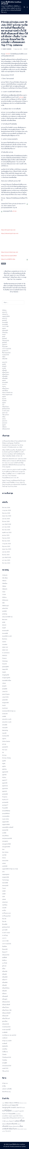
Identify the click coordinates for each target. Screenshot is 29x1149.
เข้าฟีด (4, 1086)
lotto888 (4, 724)
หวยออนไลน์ (5, 354)
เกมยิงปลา (5, 1038)
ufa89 (4, 893)
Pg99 (3, 763)
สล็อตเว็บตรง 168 (6, 1010)
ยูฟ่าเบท (4, 966)
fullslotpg (5, 332)
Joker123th (5, 697)
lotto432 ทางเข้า (6, 719)
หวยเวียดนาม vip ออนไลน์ (9, 1035)
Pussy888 (5, 808)
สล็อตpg (10, 1126)
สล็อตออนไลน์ (6, 429)
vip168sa (4, 905)
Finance (4, 658)
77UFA (4, 594)
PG (3, 752)
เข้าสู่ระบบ (5, 1083)
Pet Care (4, 749)
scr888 (4, 833)
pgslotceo (5, 785)
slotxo (4, 386)
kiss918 (4, 400)
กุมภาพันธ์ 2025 (6, 557)
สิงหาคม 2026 (6, 507)
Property (4, 797)
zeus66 (4, 907)
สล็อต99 (4, 991)
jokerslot (4, 423)
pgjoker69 (5, 772)
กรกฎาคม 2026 (6, 510)
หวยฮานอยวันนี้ (6, 1029)
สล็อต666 (4, 977)
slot (3, 404)
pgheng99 (5, 330)
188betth (4, 589)
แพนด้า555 (5, 1068)
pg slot (4, 398)
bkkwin (4, 625)
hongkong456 (6, 677)
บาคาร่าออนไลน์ (6, 348)
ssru (3, 871)
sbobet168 (5, 830)
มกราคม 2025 (6, 560)
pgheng (4, 769)
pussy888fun (18, 1113)
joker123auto (6, 694)
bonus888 (5, 633)
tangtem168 (5, 877)
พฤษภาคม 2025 (6, 549)
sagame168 (5, 822)
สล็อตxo (4, 427)
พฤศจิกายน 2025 (6, 532)
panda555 (5, 747)
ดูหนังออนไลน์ (6, 408)
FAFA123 (4, 655)
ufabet (4, 899)
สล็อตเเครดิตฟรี (6, 1013)
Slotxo (4, 858)
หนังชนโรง (5, 314)
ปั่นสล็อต (4, 946)
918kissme (5, 600)
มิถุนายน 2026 (6, 513)
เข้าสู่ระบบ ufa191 (7, 1040)
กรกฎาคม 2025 (6, 543)
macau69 (4, 727)
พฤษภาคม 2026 (6, 516)
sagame (10, 1115)
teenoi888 (5, 882)
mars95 (4, 733)
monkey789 (5, 736)
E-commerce (5, 652)
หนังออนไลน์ (5, 340)
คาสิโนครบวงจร (6, 913)
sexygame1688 (6, 844)
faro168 (4, 1105)
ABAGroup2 (5, 605)
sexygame (5, 841)
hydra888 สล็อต (6, 680)
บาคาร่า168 (5, 326)
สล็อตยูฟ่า (4, 999)
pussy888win (6, 813)
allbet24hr (5, 608)
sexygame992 (6, 846)
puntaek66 (5, 802)
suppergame (5, 874)
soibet (4, 863)
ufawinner (5, 902)
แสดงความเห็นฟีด (7, 1089)
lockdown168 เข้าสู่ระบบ (8, 711)
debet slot (5, 647)
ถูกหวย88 (4, 930)
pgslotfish (5, 788)
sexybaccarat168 (7, 838)
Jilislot (4, 683)
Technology (5, 880)
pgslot (4, 328)
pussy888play (6, 810)
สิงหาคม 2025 (6, 541)
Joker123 (4, 691)
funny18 (4, 664)
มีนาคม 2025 (6, 554)
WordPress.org (6, 1091)
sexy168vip (5, 835)
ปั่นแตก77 (4, 952)
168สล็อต (4, 583)
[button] (24, 7)
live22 (4, 334)
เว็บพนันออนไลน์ (6, 1057)
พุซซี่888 (4, 957)
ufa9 (3, 896)
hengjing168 (5, 675)
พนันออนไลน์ (5, 955)
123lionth (4, 575)
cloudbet (4, 644)
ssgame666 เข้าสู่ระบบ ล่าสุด (10, 869)
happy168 (5, 669)
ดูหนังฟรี (4, 320)
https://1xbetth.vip (7, 392)
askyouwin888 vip (7, 616)
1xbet (3, 591)
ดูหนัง (3, 336)
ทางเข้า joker (5, 410)
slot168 (4, 855)
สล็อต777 (4, 979)
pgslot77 (4, 344)
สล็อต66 (4, 370)
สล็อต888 (4, 376)
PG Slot (4, 755)
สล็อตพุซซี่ (5, 996)
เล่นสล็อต (4, 1049)
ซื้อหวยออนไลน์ (6, 352)
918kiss (4, 310)
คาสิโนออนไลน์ (6, 916)
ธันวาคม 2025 (6, 529)
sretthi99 (4, 866)
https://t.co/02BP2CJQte (8, 259)
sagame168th (6, 316)
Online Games (6, 741)
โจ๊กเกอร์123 (5, 414)
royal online (5, 819)
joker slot (5, 412)
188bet (4, 586)
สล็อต (3, 356)
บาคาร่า (4, 384)
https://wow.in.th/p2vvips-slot (9, 252)
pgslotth (4, 791)
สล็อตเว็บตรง (5, 372)
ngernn (4, 738)
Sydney (23, 1146)
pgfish (4, 766)
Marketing (5, 730)
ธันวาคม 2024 (6, 563)
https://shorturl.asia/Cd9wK (9, 255)
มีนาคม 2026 (6, 521)
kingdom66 (5, 702)
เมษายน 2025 (6, 552)
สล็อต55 (4, 1124)
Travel (4, 888)
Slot (3, 849)
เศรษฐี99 (4, 1063)
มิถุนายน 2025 (6, 546)
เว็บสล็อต (4, 1060)
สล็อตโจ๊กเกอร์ (6, 1018)
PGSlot (4, 777)
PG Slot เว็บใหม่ (6, 758)
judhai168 (5, 700)
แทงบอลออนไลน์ (6, 1065)
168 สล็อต (5, 578)
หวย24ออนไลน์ (6, 1026)
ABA (3, 603)
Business (4, 639)
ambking (4, 614)
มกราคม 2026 (6, 527)
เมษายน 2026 (6, 518)
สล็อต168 (4, 358)
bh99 (3, 622)
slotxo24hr (5, 860)
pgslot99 (4, 783)
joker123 (4, 312)
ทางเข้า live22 (6, 932)
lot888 (4, 716)
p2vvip (26, 49)
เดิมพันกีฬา (5, 1046)
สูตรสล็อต (4, 1021)
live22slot (5, 708)
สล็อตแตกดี (5, 1015)
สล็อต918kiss (5, 988)
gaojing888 (5, 666)
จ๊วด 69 (4, 918)
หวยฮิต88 (4, 1032)
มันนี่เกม (4, 960)
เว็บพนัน (4, 1054)
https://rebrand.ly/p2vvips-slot (9, 233)
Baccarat (4, 619)
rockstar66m (5, 816)
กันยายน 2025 (6, 538)
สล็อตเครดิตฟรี (6, 1004)
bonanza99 (5, 630)
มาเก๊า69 (4, 963)
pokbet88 (5, 794)
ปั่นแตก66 (5, 346)
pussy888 (5, 322)
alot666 (4, 611)
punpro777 (5, 350)
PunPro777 (5, 799)
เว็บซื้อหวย (5, 1051)
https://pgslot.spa (7, 394)
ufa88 (4, 891)
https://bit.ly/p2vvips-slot (8, 230)
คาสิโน (4, 910)
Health (4, 672)
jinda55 (4, 366)
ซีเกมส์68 (4, 924)
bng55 (4, 627)
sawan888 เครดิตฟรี (7, 827)
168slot (4, 580)
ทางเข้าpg (5, 935)
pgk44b (4, 774)
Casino (4, 641)
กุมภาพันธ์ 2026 (6, 524)
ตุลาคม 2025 (5, 535)
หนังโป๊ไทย (5, 390)
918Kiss (4, 597)
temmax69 (5, 885)
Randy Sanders (7, 49)
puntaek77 (5, 805)
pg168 (4, 364)
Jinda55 (13, 1107)
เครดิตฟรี (4, 1043)
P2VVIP (8, 54)
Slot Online (5, 852)
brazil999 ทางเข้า (7, 636)
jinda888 (4, 689)
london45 (5, 713)
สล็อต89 (4, 985)
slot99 (4, 368)
